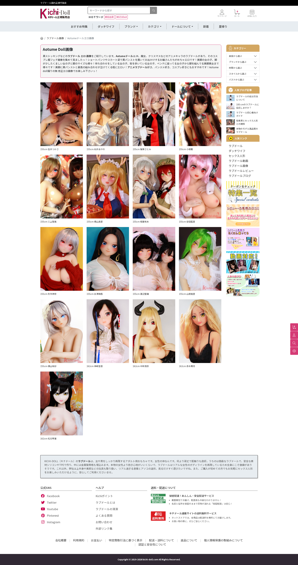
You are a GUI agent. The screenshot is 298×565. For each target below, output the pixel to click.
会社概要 (60, 540)
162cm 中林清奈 (141, 366)
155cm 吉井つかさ (49, 149)
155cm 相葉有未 (141, 221)
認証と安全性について (152, 544)
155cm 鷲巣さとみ (142, 149)
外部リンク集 (104, 528)
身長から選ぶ (235, 55)
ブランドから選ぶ (237, 61)
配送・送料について (161, 540)
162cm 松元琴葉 (48, 438)
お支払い (96, 540)
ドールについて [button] (181, 26)
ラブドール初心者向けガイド (247, 114)
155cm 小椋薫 (186, 149)
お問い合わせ (104, 522)
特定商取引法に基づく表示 (125, 540)
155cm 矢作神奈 (48, 293)
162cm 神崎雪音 (95, 366)
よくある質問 (104, 515)
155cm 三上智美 (48, 221)
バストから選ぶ (236, 79)
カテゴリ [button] (153, 26)
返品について (189, 540)
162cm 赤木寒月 (187, 366)
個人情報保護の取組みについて (223, 540)
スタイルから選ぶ (237, 73)
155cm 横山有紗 (48, 366)
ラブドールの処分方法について (247, 98)
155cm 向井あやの (96, 149)
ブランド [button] (130, 26)
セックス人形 (237, 156)
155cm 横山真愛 (95, 221)
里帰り (223, 26)
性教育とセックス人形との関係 (247, 122)
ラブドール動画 (238, 161)
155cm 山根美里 (187, 293)
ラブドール (236, 146)
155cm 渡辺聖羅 (141, 293)
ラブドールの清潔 (107, 509)
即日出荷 (109, 16)
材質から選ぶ (235, 67)
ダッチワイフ (106, 26)
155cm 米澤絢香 (95, 293)
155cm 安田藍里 (187, 221)
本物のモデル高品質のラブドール (247, 130)
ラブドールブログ (240, 176)
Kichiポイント (104, 496)
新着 (206, 26)
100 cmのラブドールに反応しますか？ (247, 106)
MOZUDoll (121, 16)
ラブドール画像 (55, 38)
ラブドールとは (105, 502)
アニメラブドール (137, 67)
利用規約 (78, 540)
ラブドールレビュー (241, 171)
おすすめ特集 (79, 26)
